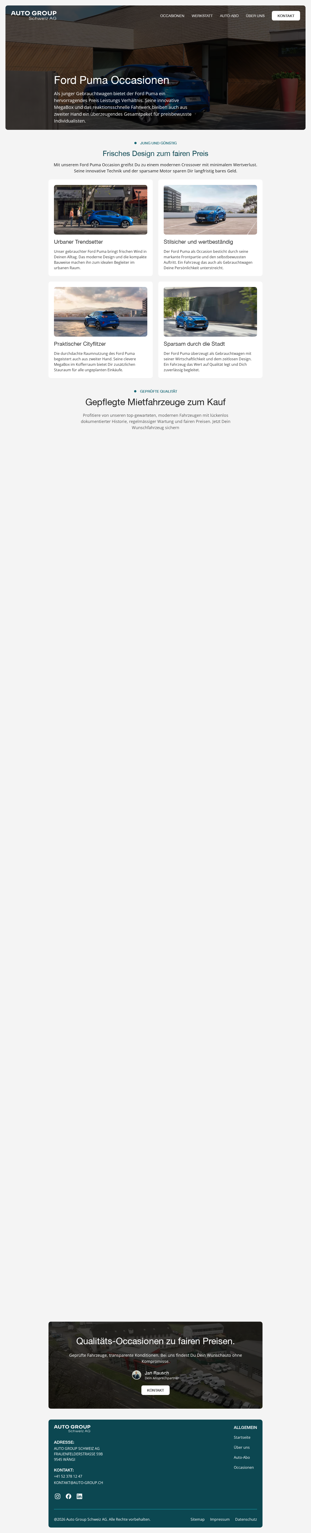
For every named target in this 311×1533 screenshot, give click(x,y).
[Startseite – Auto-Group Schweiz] (33, 15)
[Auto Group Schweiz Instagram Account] (57, 1496)
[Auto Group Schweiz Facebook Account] (68, 1496)
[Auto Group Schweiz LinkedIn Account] (79, 1496)
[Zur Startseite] (72, 1429)
